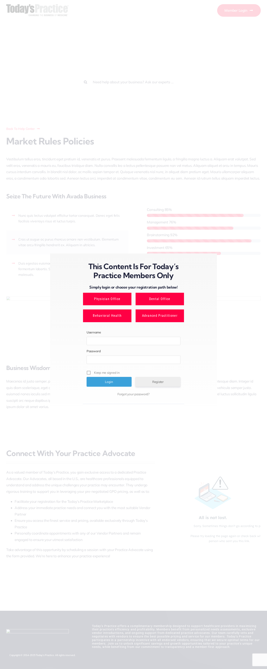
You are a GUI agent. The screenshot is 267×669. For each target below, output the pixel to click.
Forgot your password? (133, 394)
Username (94, 332)
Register (158, 382)
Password (94, 351)
